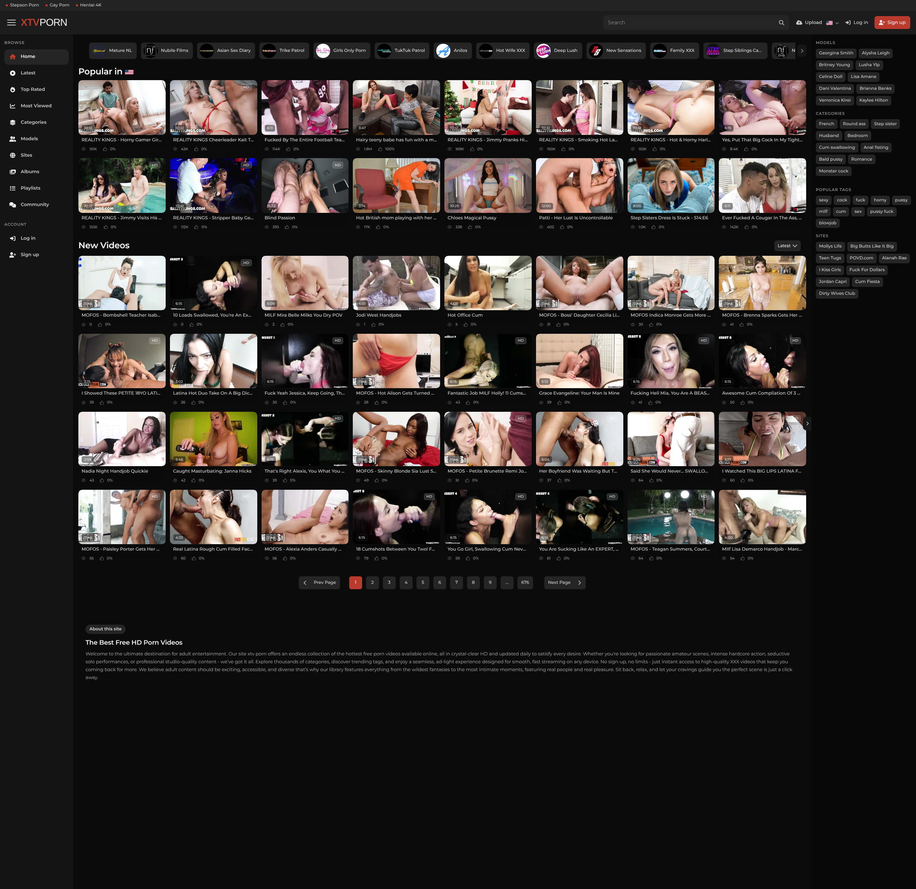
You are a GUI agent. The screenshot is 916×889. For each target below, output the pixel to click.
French (826, 124)
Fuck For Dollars (867, 270)
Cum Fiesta (867, 281)
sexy (823, 200)
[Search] (781, 22)
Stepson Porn (24, 5)
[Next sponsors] (802, 51)
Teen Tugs (830, 258)
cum (841, 211)
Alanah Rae (894, 258)
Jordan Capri (833, 281)
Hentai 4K (91, 5)
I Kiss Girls (830, 270)
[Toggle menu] (11, 22)
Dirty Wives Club (837, 293)
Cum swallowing (837, 147)
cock (842, 200)
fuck (861, 200)
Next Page (559, 582)
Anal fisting (876, 147)
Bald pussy (831, 159)
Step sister (885, 124)
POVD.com (861, 258)
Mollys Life (830, 246)
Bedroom (858, 135)
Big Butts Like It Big (872, 246)
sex (858, 211)
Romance (861, 159)
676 (525, 582)
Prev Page (325, 582)
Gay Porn (59, 5)
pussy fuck (881, 211)
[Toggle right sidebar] (807, 423)
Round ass (854, 124)
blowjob (828, 223)
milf (823, 211)
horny (880, 200)
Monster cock (833, 171)
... (507, 582)
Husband (829, 135)
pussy (901, 200)
